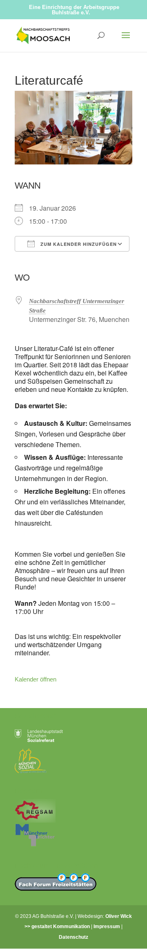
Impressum (107, 926)
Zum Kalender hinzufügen (78, 244)
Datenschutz (73, 937)
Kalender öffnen (35, 679)
